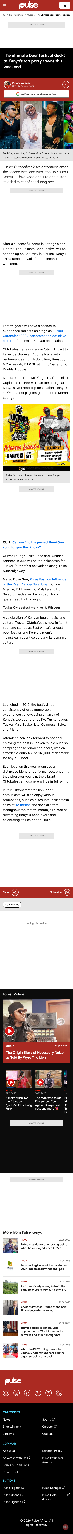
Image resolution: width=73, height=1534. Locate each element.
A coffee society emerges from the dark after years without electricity (43, 1287)
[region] (36, 1093)
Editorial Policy (52, 1451)
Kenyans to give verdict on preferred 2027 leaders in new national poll (44, 1267)
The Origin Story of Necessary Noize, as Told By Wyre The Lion (35, 1055)
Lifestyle (8, 1433)
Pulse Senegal (51, 1488)
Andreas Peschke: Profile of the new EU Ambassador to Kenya (44, 1308)
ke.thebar (22, 805)
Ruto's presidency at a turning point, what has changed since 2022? (44, 1246)
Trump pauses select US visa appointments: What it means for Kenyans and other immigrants (42, 1331)
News (24, 1240)
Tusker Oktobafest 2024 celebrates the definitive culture (34, 336)
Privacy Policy (12, 1472)
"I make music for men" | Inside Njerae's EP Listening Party (19, 1103)
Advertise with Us (14, 1458)
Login (64, 5)
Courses (47, 1433)
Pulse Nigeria (11, 1488)
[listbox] (36, 1093)
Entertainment (16, 15)
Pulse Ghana (11, 1495)
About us (9, 1451)
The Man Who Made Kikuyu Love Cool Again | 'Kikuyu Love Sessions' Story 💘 (48, 1103)
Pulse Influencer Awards (52, 1460)
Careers (47, 1426)
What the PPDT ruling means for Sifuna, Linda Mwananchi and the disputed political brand (43, 1353)
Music (30, 15)
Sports (46, 1419)
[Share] (65, 84)
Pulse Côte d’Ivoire (49, 1497)
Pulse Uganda (12, 1502)
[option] (19, 1094)
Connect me (12, 904)
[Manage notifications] (65, 1527)
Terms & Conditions (16, 1465)
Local (24, 1260)
